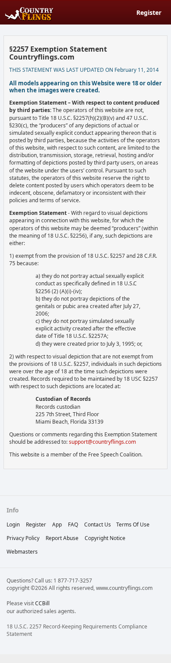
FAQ (73, 524)
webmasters (22, 551)
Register (148, 12)
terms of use (133, 524)
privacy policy (23, 538)
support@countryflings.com (102, 442)
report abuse (62, 538)
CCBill (42, 603)
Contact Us (97, 524)
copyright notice (105, 538)
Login (13, 524)
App (57, 524)
